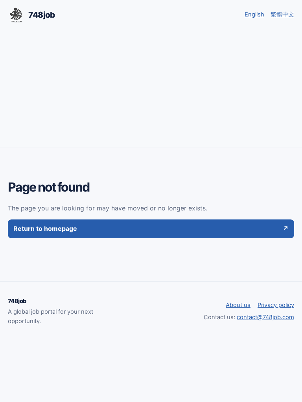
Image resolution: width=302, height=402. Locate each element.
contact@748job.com (265, 317)
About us (238, 305)
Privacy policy (276, 305)
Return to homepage (151, 228)
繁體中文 (282, 14)
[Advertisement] (151, 89)
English (254, 14)
